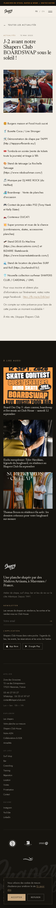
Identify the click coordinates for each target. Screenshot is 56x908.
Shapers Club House (12, 728)
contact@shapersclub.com (14, 699)
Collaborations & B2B (12, 738)
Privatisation (8, 789)
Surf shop (7, 756)
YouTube (6, 812)
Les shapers (8, 718)
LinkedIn (6, 817)
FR (36, 11)
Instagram (7, 807)
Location (6, 780)
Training (6, 770)
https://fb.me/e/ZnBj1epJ (36, 297)
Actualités (7, 742)
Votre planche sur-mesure (14, 723)
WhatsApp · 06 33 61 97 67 (16, 696)
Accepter (16, 897)
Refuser (35, 897)
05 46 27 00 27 (11, 692)
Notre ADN (8, 733)
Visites (6, 784)
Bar (4, 760)
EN (43, 11)
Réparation (7, 775)
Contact (6, 794)
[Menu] (50, 11)
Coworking (8, 765)
